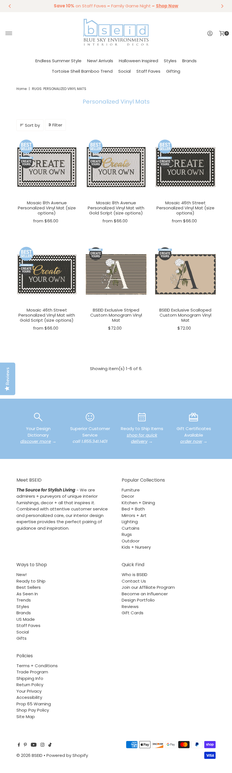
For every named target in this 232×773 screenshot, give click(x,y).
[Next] (222, 6)
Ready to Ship (31, 581)
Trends (23, 600)
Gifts (21, 638)
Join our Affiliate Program (148, 587)
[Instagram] (42, 745)
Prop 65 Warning (33, 704)
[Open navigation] (9, 33)
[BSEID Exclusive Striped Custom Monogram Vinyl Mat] (116, 274)
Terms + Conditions (37, 666)
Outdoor (130, 541)
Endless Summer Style (58, 61)
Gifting (173, 71)
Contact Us (134, 581)
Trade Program (32, 672)
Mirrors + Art (134, 515)
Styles (170, 61)
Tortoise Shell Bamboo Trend (82, 71)
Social (124, 71)
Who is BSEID (134, 574)
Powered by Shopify (67, 755)
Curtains (130, 528)
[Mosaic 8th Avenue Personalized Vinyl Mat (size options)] (46, 167)
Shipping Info (29, 678)
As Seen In (27, 594)
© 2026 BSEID (29, 755)
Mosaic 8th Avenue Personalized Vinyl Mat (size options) (47, 208)
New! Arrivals (100, 61)
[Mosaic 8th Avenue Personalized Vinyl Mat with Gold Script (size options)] (116, 167)
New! (21, 574)
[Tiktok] (49, 745)
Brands (189, 61)
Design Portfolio (138, 600)
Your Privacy (29, 691)
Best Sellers (28, 587)
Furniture (131, 490)
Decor (128, 496)
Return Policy (29, 685)
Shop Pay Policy (32, 710)
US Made (25, 619)
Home (21, 88)
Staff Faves (148, 71)
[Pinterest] (25, 745)
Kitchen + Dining (138, 503)
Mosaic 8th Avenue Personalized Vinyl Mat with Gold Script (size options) (116, 208)
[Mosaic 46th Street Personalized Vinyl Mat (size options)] (185, 167)
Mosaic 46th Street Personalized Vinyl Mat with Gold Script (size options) (46, 315)
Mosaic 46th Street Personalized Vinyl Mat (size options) (185, 208)
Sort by (32, 125)
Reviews (130, 606)
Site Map (25, 717)
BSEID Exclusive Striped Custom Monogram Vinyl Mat (116, 315)
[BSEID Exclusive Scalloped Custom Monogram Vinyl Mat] (185, 274)
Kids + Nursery (136, 547)
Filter (57, 125)
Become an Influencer (145, 594)
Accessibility (29, 697)
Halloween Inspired (138, 61)
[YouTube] (33, 745)
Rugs (127, 534)
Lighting (130, 522)
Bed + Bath (133, 509)
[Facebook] (19, 745)
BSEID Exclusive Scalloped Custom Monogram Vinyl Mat (185, 315)
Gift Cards (132, 613)
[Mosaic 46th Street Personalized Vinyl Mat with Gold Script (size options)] (46, 274)
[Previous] (10, 6)
